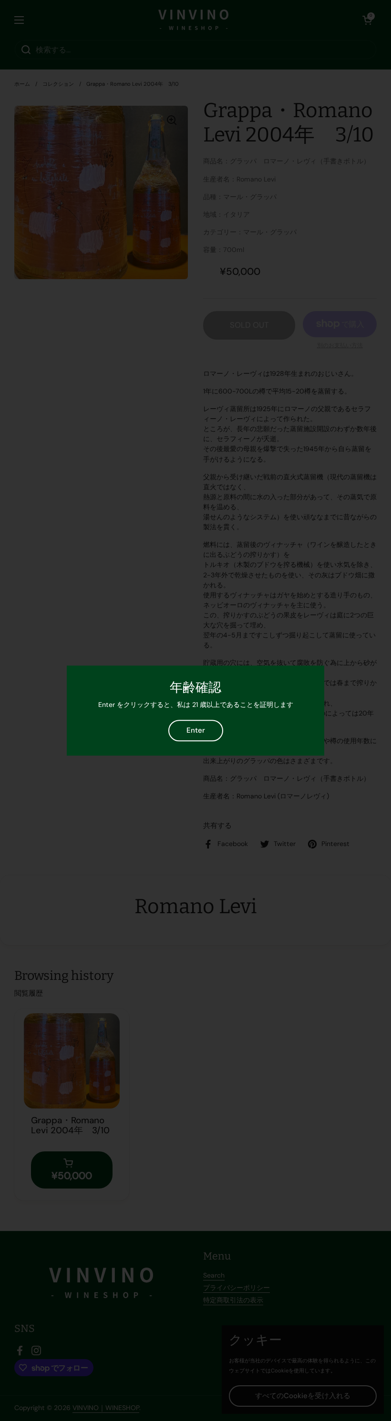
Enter (195, 730)
